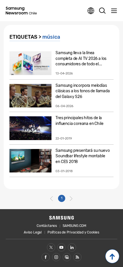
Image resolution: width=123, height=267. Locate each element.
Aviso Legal (33, 232)
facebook (45, 257)
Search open (102, 11)
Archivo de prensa (67, 257)
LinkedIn (72, 247)
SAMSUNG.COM (74, 226)
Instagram (56, 257)
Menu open (114, 11)
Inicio (112, 256)
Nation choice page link (91, 11)
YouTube (61, 247)
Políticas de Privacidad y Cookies (73, 232)
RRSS (77, 257)
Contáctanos (47, 226)
